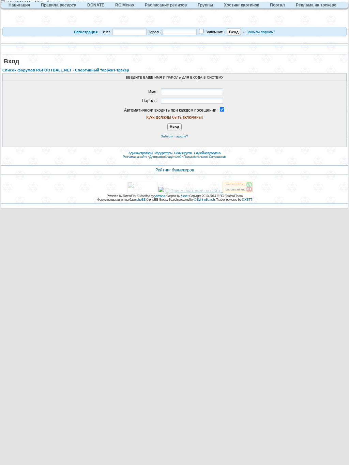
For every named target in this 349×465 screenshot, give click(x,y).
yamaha (159, 196)
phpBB (141, 199)
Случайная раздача (207, 153)
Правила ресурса (58, 5)
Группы (205, 5)
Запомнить (214, 32)
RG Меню (124, 5)
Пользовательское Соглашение (204, 157)
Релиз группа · (184, 153)
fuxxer (184, 196)
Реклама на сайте (135, 157)
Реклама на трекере (316, 5)
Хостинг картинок (241, 5)
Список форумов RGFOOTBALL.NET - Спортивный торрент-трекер (65, 70)
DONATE (95, 5)
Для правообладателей (165, 157)
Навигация (19, 5)
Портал (277, 5)
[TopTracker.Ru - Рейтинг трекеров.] (238, 190)
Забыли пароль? (260, 32)
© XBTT (247, 199)
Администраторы (140, 153)
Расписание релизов (166, 5)
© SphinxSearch (204, 199)
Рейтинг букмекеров (174, 170)
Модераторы (163, 153)
